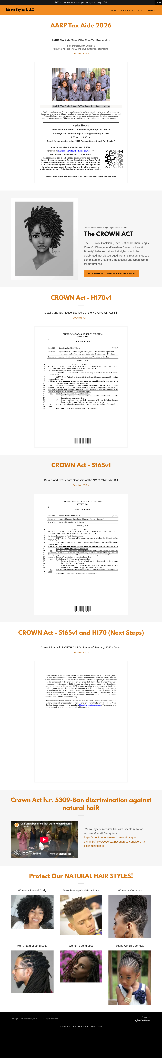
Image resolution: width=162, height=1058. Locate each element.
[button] (152, 10)
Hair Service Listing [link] (132, 10)
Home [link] (114, 10)
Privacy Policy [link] (68, 1027)
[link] (20, 10)
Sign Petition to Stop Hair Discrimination (111, 274)
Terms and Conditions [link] (90, 1027)
